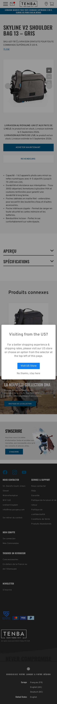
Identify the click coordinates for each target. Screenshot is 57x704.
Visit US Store (29, 365)
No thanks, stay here (28, 373)
